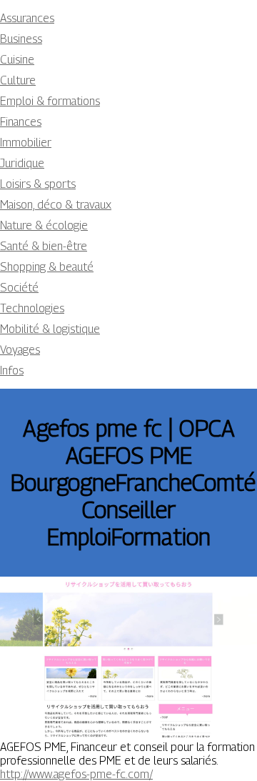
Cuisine (17, 59)
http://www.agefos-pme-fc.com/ (76, 774)
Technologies (32, 308)
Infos (12, 370)
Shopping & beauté (47, 267)
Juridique (22, 163)
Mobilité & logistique (50, 329)
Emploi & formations (50, 101)
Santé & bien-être (43, 246)
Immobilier (25, 142)
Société (19, 287)
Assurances (27, 18)
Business (21, 39)
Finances (20, 122)
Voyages (20, 350)
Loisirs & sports (38, 184)
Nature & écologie (44, 225)
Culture (18, 80)
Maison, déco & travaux (55, 205)
